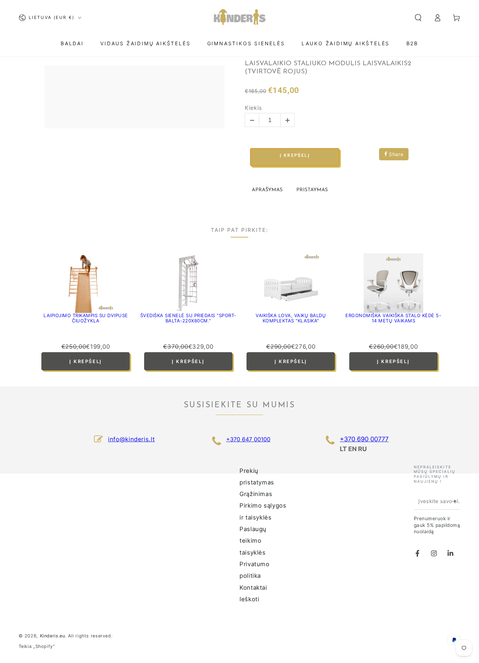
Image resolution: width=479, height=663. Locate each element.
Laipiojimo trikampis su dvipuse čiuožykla (85, 318)
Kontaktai (253, 587)
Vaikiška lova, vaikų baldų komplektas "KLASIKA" (291, 318)
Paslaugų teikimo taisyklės (253, 540)
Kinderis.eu (52, 635)
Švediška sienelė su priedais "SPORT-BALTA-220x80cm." (188, 318)
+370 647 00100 (248, 439)
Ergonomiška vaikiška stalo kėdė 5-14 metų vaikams (393, 318)
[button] (418, 17)
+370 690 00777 (364, 439)
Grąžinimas (256, 493)
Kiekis (253, 108)
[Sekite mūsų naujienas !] (456, 501)
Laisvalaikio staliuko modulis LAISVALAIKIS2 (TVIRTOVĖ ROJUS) (328, 67)
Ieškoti (249, 599)
